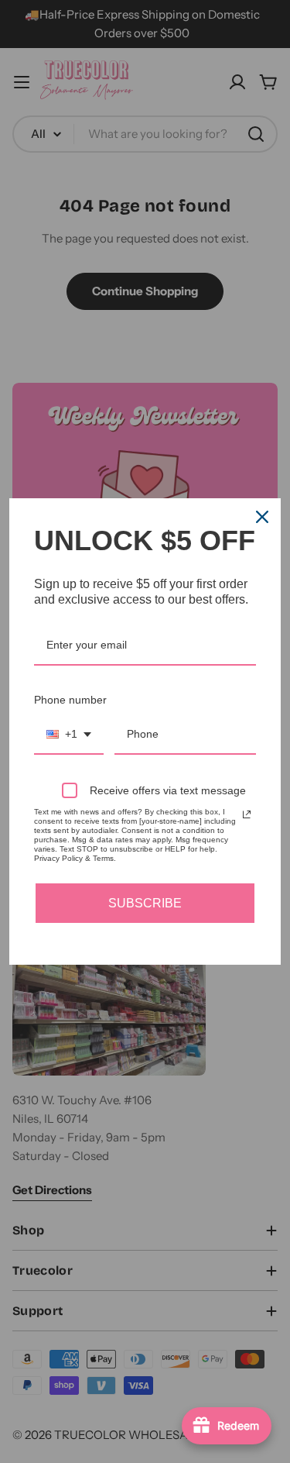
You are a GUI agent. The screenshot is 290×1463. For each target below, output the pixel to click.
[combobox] (69, 735)
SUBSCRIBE (145, 903)
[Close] (262, 516)
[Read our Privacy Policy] (246, 814)
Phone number (70, 700)
